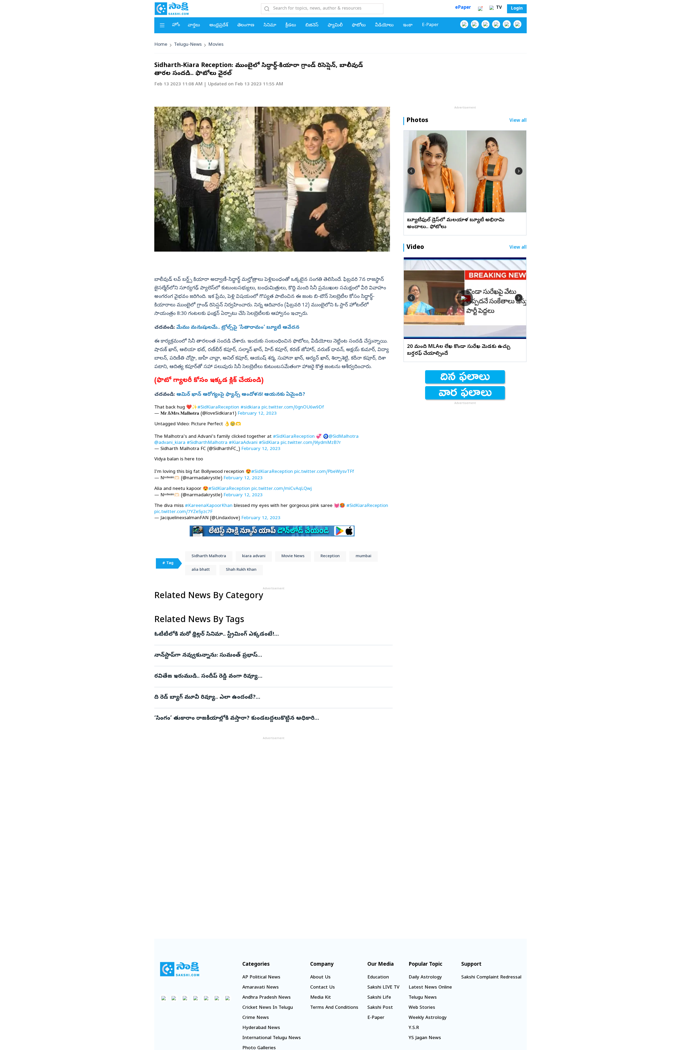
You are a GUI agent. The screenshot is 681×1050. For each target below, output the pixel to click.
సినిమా (270, 25)
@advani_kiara (169, 443)
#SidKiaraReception (218, 408)
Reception (330, 556)
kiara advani (253, 556)
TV (498, 8)
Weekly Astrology (428, 1018)
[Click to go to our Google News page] (517, 24)
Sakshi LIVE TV (383, 988)
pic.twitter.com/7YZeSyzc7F (183, 512)
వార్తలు (194, 25)
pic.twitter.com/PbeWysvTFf (324, 472)
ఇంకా (408, 25)
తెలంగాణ (245, 25)
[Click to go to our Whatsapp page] (475, 24)
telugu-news (188, 45)
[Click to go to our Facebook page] (464, 24)
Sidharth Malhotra (209, 556)
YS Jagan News (425, 1038)
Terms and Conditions (334, 1008)
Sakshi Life (379, 998)
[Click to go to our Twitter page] (485, 24)
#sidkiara (250, 408)
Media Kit (320, 998)
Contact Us (322, 988)
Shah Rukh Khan (241, 570)
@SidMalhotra (344, 437)
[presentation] (411, 171)
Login (517, 9)
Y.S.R (414, 1028)
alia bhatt (201, 570)
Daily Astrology (425, 977)
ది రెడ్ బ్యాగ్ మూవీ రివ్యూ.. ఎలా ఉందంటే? (272, 697)
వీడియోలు (384, 25)
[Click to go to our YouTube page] (507, 24)
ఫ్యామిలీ (335, 25)
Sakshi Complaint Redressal (491, 977)
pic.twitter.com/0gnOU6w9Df (292, 408)
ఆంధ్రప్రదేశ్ (218, 25)
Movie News (293, 556)
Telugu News (423, 998)
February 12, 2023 (257, 414)
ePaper (463, 8)
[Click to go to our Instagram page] (496, 24)
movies (215, 45)
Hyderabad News (261, 1028)
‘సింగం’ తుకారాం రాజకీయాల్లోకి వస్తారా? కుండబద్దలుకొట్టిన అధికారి (271, 718)
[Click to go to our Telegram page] (217, 998)
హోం (176, 25)
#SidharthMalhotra (207, 443)
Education (378, 977)
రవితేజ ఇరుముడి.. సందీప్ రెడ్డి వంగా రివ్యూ (273, 676)
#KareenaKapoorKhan (208, 506)
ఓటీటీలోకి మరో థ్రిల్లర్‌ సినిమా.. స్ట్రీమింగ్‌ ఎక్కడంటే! (268, 634)
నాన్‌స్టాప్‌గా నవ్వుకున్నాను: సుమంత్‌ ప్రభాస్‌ (265, 655)
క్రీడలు (290, 25)
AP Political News (261, 977)
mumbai (363, 556)
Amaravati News (260, 988)
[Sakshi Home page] (171, 8)
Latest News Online (430, 988)
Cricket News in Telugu (267, 1008)
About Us (320, 977)
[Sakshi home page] (180, 969)
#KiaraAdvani (243, 443)
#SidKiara (269, 443)
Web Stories (422, 1008)
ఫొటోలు (359, 25)
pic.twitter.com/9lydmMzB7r (311, 443)
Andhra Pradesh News (266, 998)
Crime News (255, 1018)
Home (160, 45)
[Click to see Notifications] (480, 9)
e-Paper (430, 25)
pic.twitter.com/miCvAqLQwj (281, 489)
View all (518, 121)
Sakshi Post (380, 1008)
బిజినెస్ (311, 25)
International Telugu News (271, 1038)
